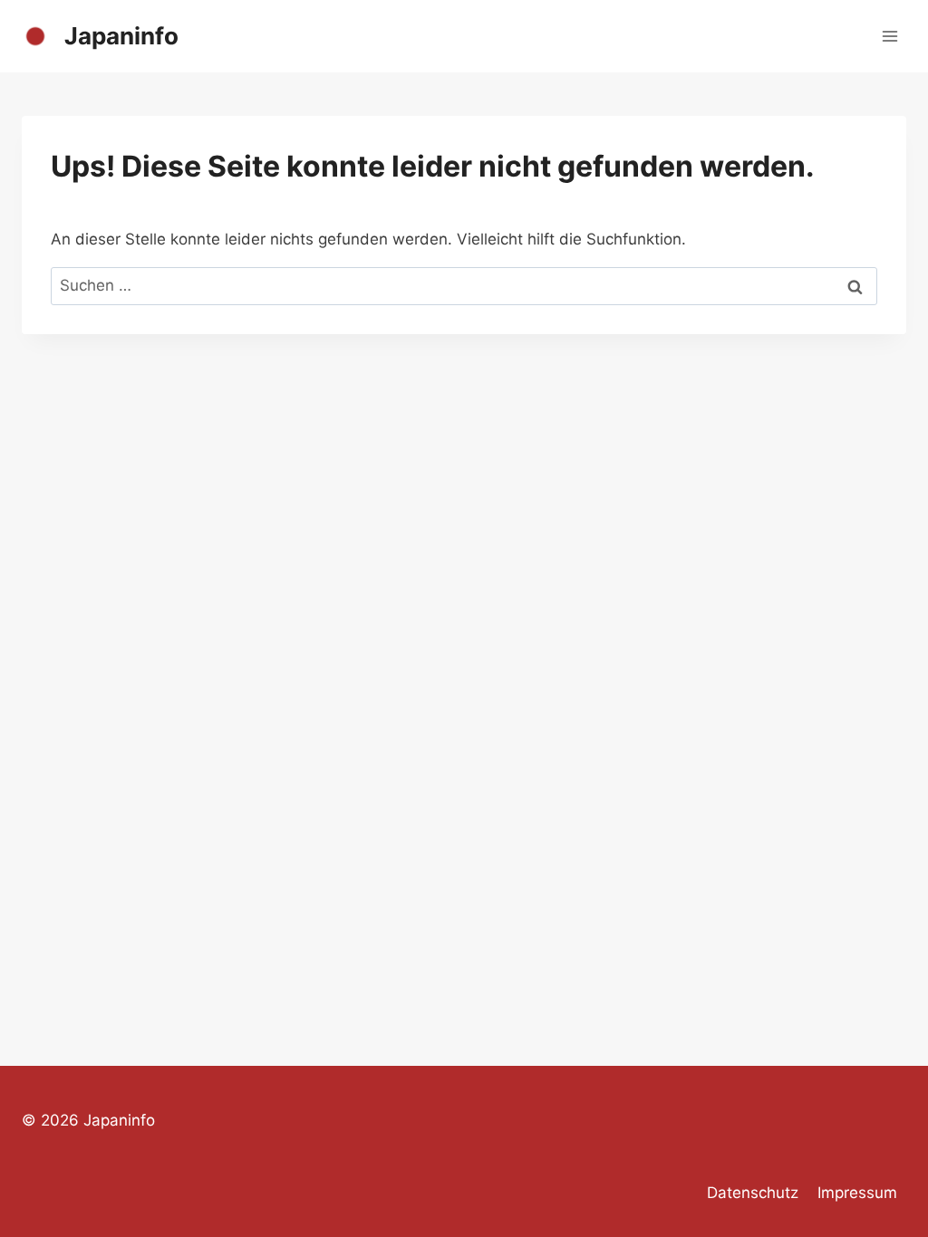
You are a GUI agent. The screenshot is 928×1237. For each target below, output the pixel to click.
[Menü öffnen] (889, 36)
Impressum (857, 1193)
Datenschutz (752, 1193)
